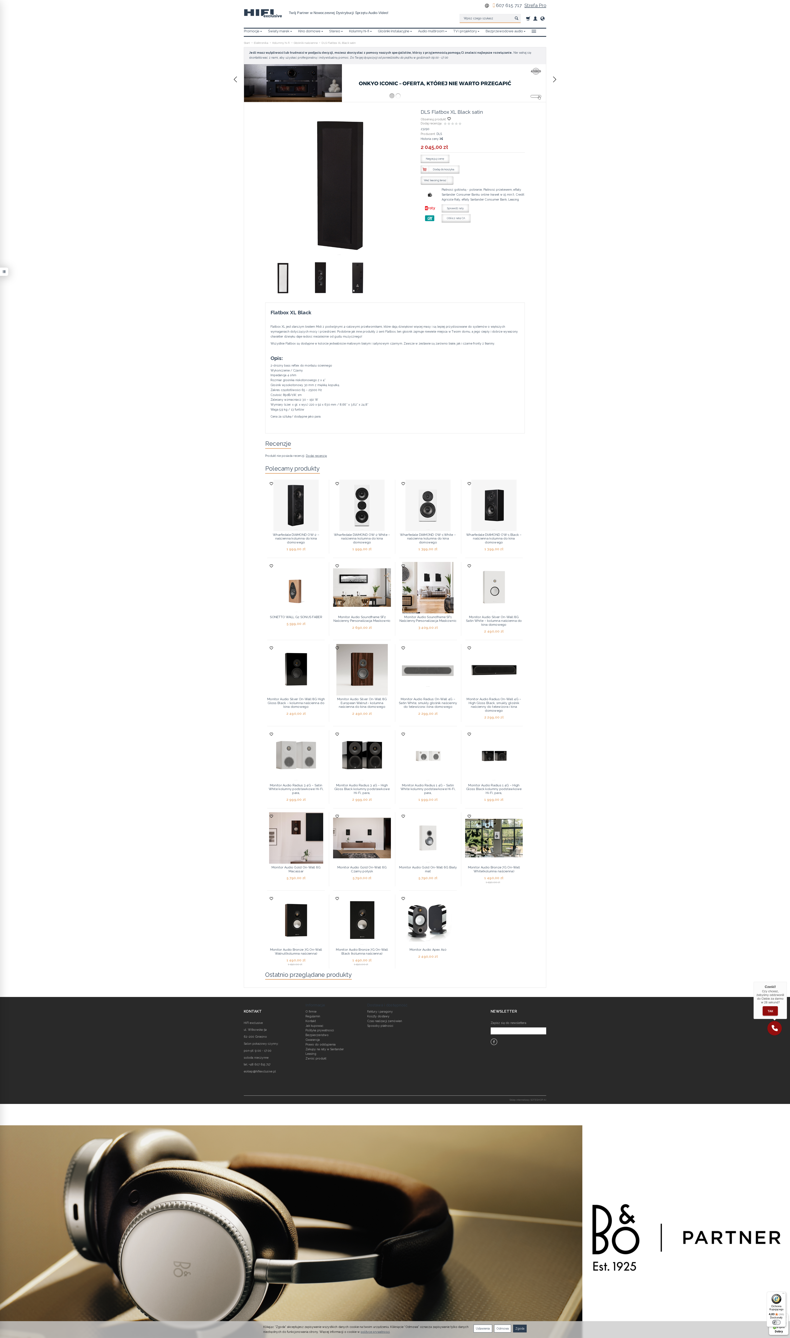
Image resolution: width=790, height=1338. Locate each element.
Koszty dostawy (378, 1016)
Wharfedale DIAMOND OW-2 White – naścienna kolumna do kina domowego (362, 538)
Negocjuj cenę (435, 158)
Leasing (311, 1053)
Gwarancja (313, 1039)
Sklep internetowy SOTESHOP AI (527, 1099)
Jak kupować (314, 1025)
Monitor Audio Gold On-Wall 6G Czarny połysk (362, 869)
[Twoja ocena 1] (445, 124)
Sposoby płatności (380, 1025)
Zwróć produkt (316, 1058)
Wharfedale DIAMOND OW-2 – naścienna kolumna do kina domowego (296, 538)
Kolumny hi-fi (359, 31)
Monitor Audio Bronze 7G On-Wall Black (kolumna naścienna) (362, 951)
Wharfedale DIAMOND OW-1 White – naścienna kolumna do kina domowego (428, 538)
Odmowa (502, 1328)
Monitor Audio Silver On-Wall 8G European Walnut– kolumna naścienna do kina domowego (362, 703)
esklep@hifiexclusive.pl (260, 1071)
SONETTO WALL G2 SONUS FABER (296, 617)
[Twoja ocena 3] (452, 124)
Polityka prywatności (320, 1030)
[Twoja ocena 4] (456, 124)
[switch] (776, 1322)
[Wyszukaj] (516, 18)
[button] (235, 79)
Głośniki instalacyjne (393, 31)
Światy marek (278, 31)
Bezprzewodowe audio (504, 31)
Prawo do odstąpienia (321, 1044)
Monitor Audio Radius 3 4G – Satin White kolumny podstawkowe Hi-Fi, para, (296, 789)
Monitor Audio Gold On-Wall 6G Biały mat (428, 869)
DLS (439, 134)
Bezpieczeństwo (317, 1035)
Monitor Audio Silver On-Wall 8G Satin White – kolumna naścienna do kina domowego (494, 621)
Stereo (334, 31)
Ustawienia (483, 1328)
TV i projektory (465, 31)
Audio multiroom (431, 31)
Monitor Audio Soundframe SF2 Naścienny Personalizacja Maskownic (362, 619)
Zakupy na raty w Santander (325, 1049)
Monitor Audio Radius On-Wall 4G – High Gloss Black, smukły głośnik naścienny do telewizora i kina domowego (494, 704)
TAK (770, 1011)
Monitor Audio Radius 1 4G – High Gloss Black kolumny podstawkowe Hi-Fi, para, (494, 789)
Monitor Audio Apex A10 (428, 950)
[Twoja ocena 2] (449, 124)
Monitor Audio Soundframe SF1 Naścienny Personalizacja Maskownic (428, 619)
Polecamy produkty (292, 468)
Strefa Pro (535, 5)
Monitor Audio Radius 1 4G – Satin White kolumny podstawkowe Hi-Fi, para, (428, 789)
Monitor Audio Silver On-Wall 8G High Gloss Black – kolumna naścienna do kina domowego (296, 703)
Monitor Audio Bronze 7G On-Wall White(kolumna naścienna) (494, 869)
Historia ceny (430, 138)
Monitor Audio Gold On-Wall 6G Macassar (296, 869)
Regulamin (313, 1016)
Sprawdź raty (455, 208)
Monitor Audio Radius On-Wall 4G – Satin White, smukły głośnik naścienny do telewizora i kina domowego (428, 703)
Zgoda (519, 1328)
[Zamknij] (787, 982)
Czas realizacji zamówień (384, 1021)
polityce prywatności (375, 1331)
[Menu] (783, 1294)
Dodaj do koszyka (443, 169)
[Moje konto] (535, 18)
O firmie (311, 1011)
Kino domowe (309, 31)
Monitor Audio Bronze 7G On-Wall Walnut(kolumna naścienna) (296, 951)
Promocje (251, 31)
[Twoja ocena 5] (460, 124)
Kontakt (311, 1021)
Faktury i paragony (380, 1011)
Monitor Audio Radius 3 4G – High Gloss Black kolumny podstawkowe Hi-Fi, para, (362, 789)
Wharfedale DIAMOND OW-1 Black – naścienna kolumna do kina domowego (494, 538)
